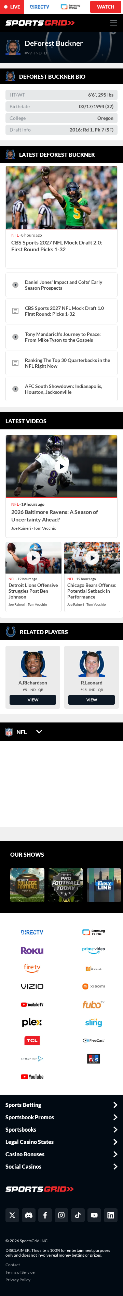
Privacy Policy (17, 1280)
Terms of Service (20, 1272)
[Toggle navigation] (114, 23)
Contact (12, 1264)
